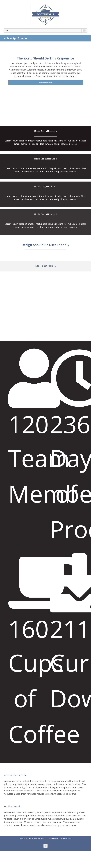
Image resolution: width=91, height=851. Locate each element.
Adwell (70, 838)
